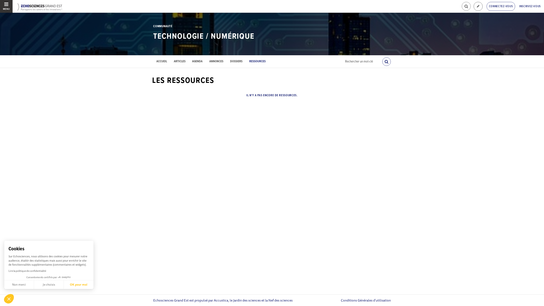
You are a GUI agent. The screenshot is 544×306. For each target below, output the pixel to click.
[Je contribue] (478, 6)
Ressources (257, 62)
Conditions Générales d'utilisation (366, 300)
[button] (9, 299)
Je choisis (49, 284)
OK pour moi (78, 284)
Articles (180, 62)
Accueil (161, 62)
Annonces (216, 62)
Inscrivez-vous (530, 6)
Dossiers (236, 62)
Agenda (197, 62)
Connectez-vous (501, 6)
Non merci (19, 284)
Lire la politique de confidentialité (27, 271)
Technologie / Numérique (203, 36)
